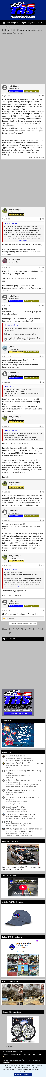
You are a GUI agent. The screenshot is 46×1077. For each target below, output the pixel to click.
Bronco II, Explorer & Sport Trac (15, 804)
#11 (42, 610)
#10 (42, 565)
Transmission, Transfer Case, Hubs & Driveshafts (20, 787)
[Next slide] (41, 994)
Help (34, 1054)
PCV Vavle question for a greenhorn (19, 790)
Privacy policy (27, 1054)
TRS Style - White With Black (13, 1051)
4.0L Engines (9, 777)
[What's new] (38, 23)
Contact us (6, 1054)
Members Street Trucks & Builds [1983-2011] (19, 760)
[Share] (40, 95)
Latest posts (7, 752)
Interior (7, 767)
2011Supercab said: (10, 325)
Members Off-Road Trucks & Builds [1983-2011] (20, 818)
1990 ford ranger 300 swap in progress (21, 814)
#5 (43, 356)
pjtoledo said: (8, 386)
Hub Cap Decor (11, 821)
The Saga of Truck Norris (15, 756)
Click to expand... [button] (23, 241)
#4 (43, 305)
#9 (43, 520)
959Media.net (7, 1062)
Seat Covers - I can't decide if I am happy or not (24, 763)
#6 (43, 382)
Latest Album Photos (11, 981)
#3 (43, 267)
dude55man (8, 33)
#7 (43, 426)
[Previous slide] (5, 994)
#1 (43, 96)
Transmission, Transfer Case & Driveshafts (18, 835)
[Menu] (4, 22)
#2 (43, 219)
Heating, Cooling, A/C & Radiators (16, 811)
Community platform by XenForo (21, 1060)
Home (39, 1054)
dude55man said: (9, 223)
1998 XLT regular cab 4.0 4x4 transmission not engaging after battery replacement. (23, 830)
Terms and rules (16, 1054)
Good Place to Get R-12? (15, 807)
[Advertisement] (23, 58)
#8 (43, 492)
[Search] (42, 23)
